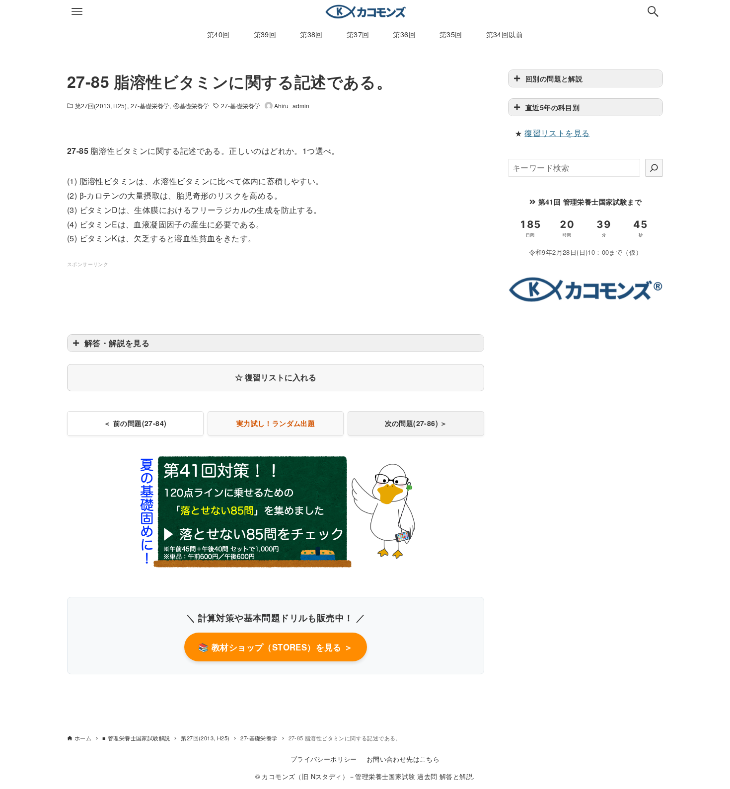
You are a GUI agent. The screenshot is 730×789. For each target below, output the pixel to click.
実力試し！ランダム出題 (275, 423)
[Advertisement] (275, 291)
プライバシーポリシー (324, 759)
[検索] (654, 168)
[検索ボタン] (653, 11)
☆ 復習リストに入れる (275, 377)
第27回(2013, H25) (101, 105)
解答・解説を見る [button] (116, 343)
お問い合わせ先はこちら (402, 759)
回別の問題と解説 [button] (554, 78)
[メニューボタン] (77, 11)
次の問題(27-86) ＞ (416, 423)
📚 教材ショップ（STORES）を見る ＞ (275, 647)
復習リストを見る (556, 133)
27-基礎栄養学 (150, 105)
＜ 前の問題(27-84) (135, 423)
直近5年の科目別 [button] (552, 107)
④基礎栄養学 (191, 105)
